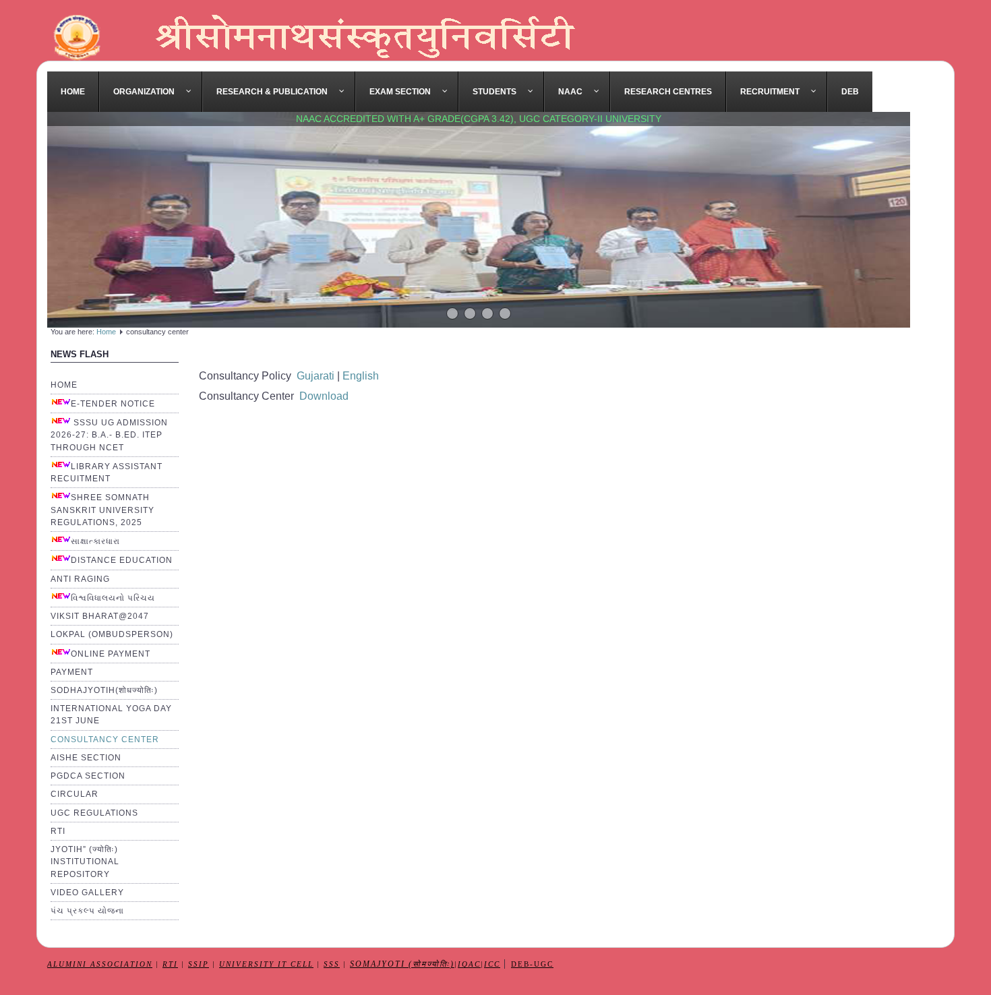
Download (324, 396)
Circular (74, 794)
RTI (58, 831)
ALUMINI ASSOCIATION (99, 964)
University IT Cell (266, 964)
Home (106, 332)
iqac (469, 964)
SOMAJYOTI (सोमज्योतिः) (402, 964)
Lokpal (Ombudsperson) (112, 634)
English (359, 376)
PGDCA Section (88, 776)
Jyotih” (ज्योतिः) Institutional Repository (85, 861)
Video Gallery (87, 892)
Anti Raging (80, 579)
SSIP (198, 964)
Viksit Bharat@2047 (100, 616)
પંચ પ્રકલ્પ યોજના (87, 910)
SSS (332, 964)
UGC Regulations (94, 813)
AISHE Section (86, 757)
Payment (72, 672)
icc (492, 964)
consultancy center (105, 739)
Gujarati (315, 376)
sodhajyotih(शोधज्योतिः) (104, 690)
